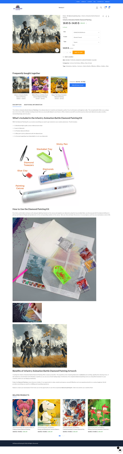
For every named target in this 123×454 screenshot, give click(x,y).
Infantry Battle (87, 66)
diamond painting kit (67, 387)
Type (65, 41)
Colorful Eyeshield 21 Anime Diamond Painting (75, 429)
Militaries (93, 66)
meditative (82, 374)
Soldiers (103, 66)
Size (65, 31)
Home (64, 16)
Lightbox (57, 50)
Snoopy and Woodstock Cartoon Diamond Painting (51, 429)
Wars (107, 66)
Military (83, 63)
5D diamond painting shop (73, 16)
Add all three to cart (77, 85)
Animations (69, 66)
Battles (74, 66)
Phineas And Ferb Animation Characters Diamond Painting (103, 429)
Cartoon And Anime (75, 63)
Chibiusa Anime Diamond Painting (21, 429)
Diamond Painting (22, 382)
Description (17, 104)
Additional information (33, 104)
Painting (35, 110)
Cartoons (79, 66)
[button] (59, 436)
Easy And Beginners (27, 427)
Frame (65, 36)
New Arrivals (88, 63)
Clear (73, 45)
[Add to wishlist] (33, 400)
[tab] (17, 105)
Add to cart (79, 52)
